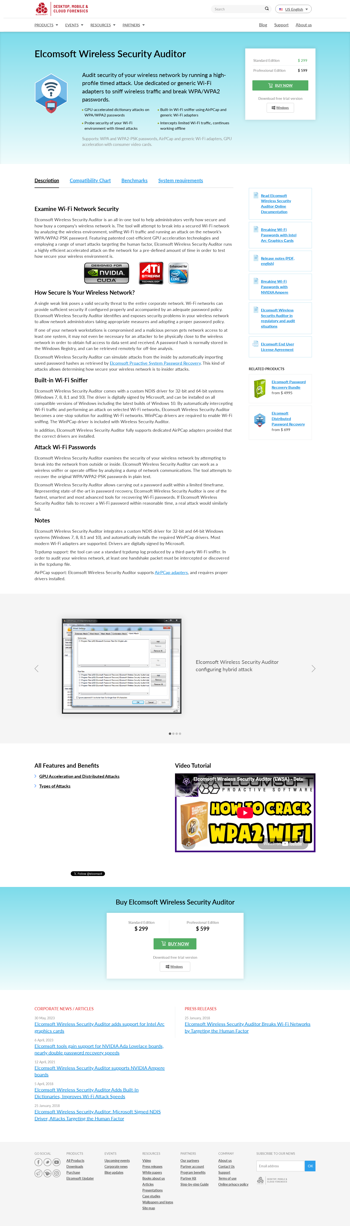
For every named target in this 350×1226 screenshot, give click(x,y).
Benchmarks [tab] (134, 180)
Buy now (284, 85)
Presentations (152, 1190)
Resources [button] (100, 25)
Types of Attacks (54, 786)
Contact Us (226, 1166)
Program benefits (192, 1172)
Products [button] (44, 25)
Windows (282, 108)
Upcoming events (117, 1161)
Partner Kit (188, 1178)
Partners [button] (131, 25)
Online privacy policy (233, 1184)
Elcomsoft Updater (80, 1178)
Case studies (151, 1196)
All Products (75, 1161)
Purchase (73, 1172)
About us (304, 24)
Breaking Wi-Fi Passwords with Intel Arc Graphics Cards (278, 235)
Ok (310, 1166)
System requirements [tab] (180, 180)
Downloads (74, 1166)
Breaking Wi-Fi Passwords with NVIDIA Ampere (274, 286)
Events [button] (72, 25)
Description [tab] (47, 180)
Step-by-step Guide (194, 1184)
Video (146, 1161)
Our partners (189, 1161)
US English (294, 9)
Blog (263, 24)
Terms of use (227, 1178)
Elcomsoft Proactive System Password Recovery (155, 363)
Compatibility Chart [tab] (90, 180)
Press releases (152, 1166)
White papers (152, 1172)
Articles (148, 1184)
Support (281, 24)
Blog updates (114, 1172)
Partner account (192, 1166)
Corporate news (116, 1166)
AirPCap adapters (171, 572)
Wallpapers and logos (157, 1202)
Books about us (153, 1178)
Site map (148, 1208)
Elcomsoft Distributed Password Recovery (288, 418)
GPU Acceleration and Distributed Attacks (79, 776)
